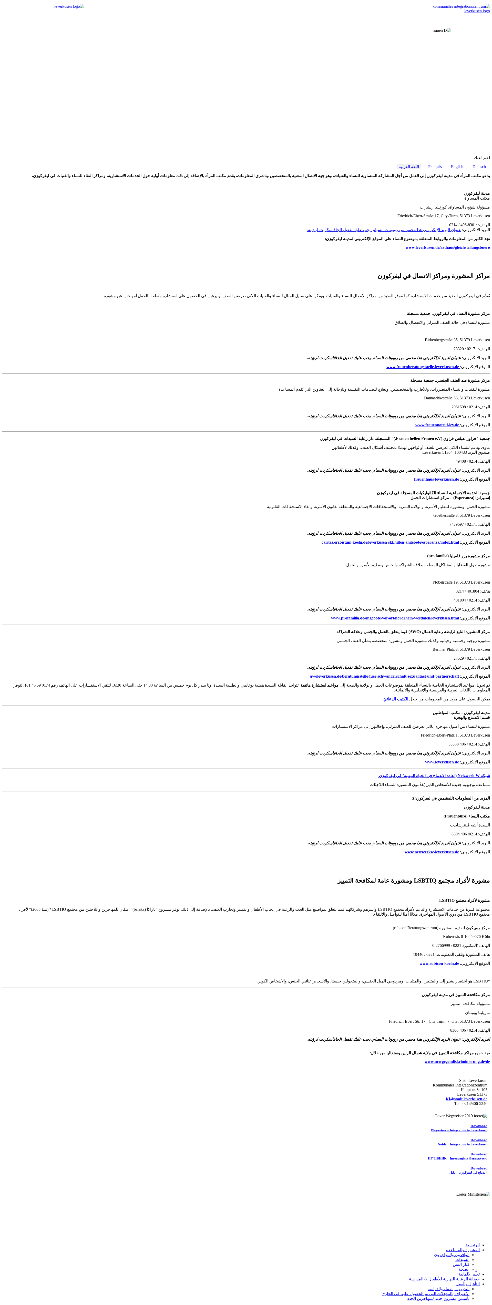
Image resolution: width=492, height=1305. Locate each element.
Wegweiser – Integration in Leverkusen (459, 1128)
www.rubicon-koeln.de (439, 963)
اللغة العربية (409, 166)
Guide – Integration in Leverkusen (462, 1142)
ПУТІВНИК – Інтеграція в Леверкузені (457, 1156)
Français (435, 166)
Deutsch (479, 166)
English (457, 166)
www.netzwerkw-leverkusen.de (432, 852)
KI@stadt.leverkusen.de (466, 1099)
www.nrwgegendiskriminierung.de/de (457, 1061)
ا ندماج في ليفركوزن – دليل (468, 1170)
